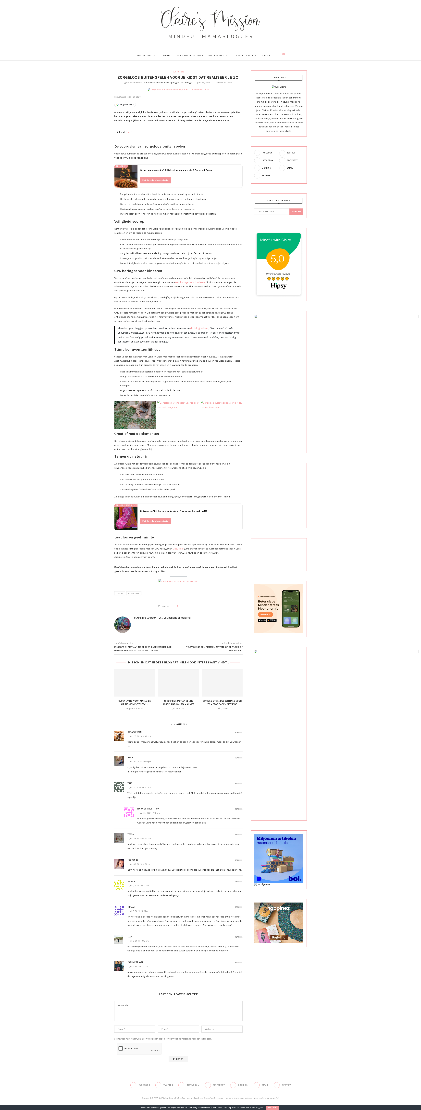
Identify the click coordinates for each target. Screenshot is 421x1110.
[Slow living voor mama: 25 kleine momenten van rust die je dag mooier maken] (134, 682)
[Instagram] (206, 43)
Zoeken (296, 211)
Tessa (130, 834)
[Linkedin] (215, 43)
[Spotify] (224, 43)
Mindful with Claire (217, 56)
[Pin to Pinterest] (189, 606)
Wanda (131, 881)
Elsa (129, 936)
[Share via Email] (199, 606)
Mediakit (166, 56)
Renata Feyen (134, 732)
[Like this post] (180, 606)
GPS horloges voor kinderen (190, 282)
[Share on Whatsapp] (196, 606)
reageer (239, 732)
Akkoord (272, 1108)
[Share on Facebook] (183, 606)
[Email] (219, 43)
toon (129, 132)
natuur (119, 593)
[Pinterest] (210, 43)
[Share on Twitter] (186, 606)
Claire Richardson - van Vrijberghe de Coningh (167, 82)
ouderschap (133, 593)
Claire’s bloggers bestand (189, 56)
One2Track (178, 548)
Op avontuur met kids (246, 56)
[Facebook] (197, 43)
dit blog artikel (199, 328)
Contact (265, 56)
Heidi (130, 757)
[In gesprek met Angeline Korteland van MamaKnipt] (178, 682)
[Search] (276, 55)
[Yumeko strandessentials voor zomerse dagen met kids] (222, 682)
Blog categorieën (146, 56)
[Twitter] (202, 43)
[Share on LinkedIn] (193, 606)
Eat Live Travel (135, 962)
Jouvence (132, 860)
